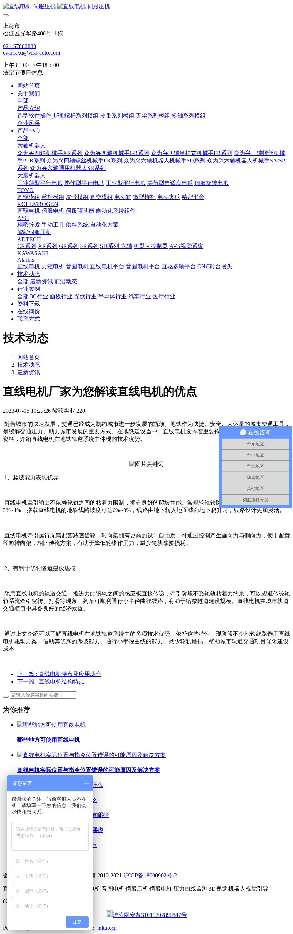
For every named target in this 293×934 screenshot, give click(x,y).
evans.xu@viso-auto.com (31, 53)
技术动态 (28, 365)
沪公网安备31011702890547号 (150, 915)
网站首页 (28, 86)
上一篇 (59, 674)
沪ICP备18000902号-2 (150, 875)
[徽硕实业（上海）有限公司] (146, 6)
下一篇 (50, 681)
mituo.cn (107, 928)
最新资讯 (28, 372)
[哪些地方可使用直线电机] (51, 725)
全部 (23, 101)
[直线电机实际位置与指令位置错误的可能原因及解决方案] (91, 755)
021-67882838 (19, 46)
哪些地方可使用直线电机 (48, 740)
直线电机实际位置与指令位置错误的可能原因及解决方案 (88, 770)
